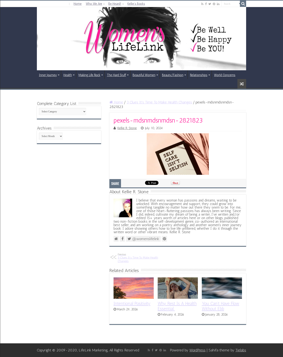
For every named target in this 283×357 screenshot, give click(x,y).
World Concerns (224, 75)
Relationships (198, 75)
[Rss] (202, 3)
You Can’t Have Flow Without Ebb (220, 306)
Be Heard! (114, 4)
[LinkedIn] (218, 3)
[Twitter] (210, 3)
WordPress (197, 350)
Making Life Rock (89, 75)
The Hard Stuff (116, 75)
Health (67, 75)
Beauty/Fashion (172, 75)
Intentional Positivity (132, 303)
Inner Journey (48, 75)
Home (78, 4)
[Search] (243, 4)
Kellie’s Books (136, 4)
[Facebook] (206, 3)
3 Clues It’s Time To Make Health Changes (138, 258)
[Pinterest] (214, 3)
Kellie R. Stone (127, 128)
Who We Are (94, 4)
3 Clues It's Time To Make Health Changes (159, 102)
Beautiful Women (144, 75)
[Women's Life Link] (141, 38)
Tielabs (240, 350)
